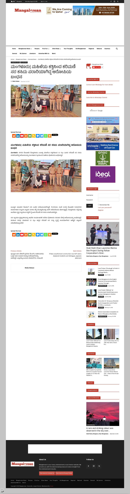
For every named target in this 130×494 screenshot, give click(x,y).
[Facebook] (111, 1)
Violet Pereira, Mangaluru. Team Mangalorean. (97, 256)
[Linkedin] (18, 136)
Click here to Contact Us (47, 473)
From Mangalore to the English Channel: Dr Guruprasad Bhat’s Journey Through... (107, 281)
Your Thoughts (68, 49)
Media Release (15, 81)
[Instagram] (114, 1)
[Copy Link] (34, 136)
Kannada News (32, 59)
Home (14, 49)
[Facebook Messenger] (38, 136)
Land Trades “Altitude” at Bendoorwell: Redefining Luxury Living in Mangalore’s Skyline (108, 292)
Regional (91, 49)
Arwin (51, 486)
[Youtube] (22, 136)
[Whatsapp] (45, 136)
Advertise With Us (43, 54)
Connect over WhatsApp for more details (99, 85)
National (99, 49)
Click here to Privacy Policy (64, 473)
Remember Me (104, 205)
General (14, 54)
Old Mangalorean (81, 49)
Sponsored (91, 354)
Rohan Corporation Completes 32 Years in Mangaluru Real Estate (108, 313)
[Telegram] (41, 136)
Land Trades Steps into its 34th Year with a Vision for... (111, 343)
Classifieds (101, 296)
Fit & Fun (45, 49)
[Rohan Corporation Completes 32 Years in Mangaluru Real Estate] (91, 314)
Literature (32, 54)
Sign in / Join (44, 2)
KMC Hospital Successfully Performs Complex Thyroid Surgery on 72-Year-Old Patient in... (94, 373)
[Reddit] (14, 136)
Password (89, 200)
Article (88, 245)
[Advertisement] (65, 31)
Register (100, 210)
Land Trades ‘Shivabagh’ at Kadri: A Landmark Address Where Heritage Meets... (108, 270)
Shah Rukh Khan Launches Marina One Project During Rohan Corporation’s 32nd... (101, 251)
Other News (55, 49)
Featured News (92, 263)
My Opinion (23, 54)
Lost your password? (105, 207)
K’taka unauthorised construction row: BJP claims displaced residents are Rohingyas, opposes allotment (65, 256)
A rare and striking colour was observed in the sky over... (99, 430)
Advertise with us (93, 79)
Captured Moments (93, 398)
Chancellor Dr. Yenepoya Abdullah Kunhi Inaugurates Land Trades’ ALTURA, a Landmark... (108, 303)
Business (107, 49)
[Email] (30, 136)
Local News (101, 275)
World (53, 54)
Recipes (37, 49)
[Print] (26, 136)
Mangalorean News (24, 49)
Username (89, 195)
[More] (49, 136)
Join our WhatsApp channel (96, 92)
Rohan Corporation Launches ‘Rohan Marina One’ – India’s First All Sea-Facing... (111, 373)
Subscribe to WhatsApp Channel (96, 97)
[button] (116, 49)
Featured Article (92, 218)
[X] (117, 1)
